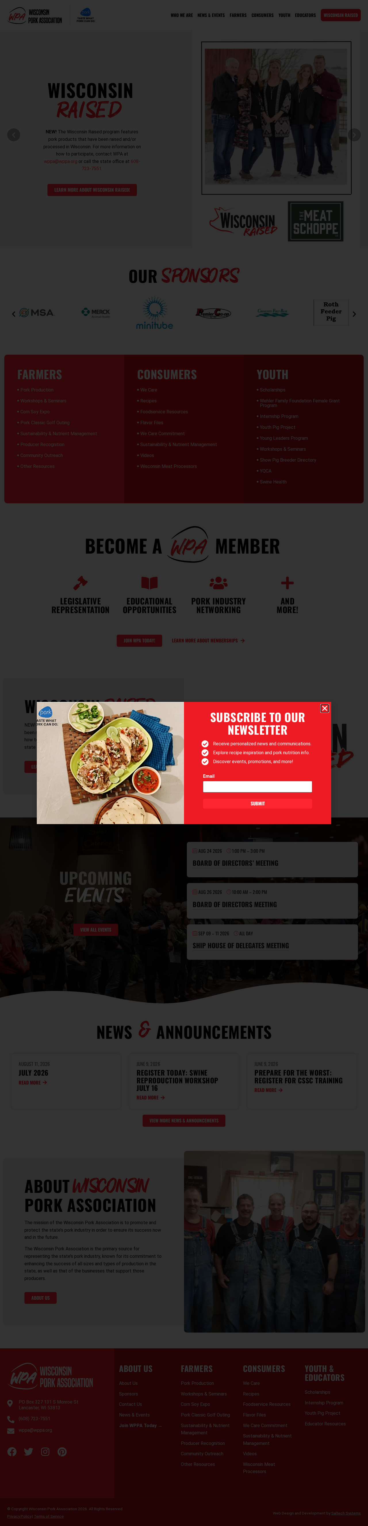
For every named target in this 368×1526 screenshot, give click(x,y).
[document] (184, 763)
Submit (258, 803)
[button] (324, 708)
